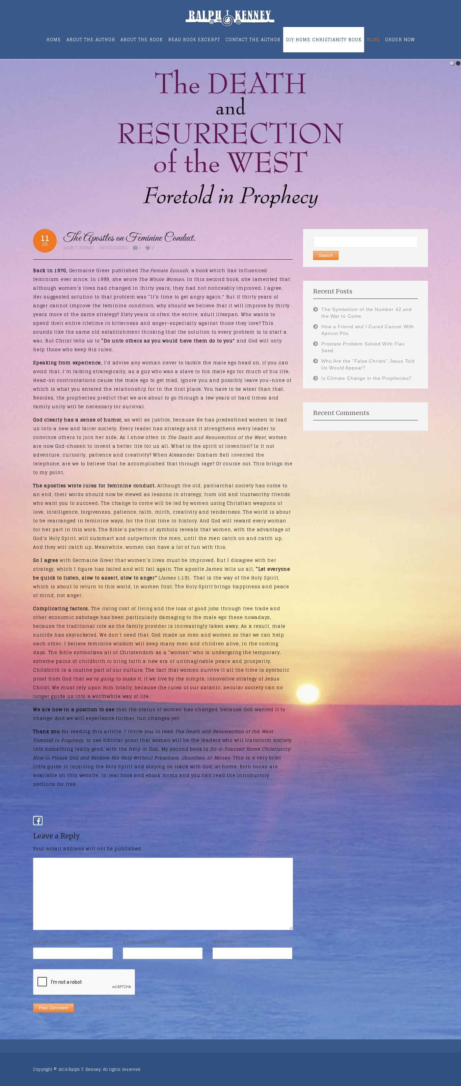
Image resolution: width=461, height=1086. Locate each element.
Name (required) (54, 942)
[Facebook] (38, 820)
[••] (230, 137)
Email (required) (144, 942)
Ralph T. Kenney (78, 247)
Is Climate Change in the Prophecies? (366, 378)
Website (223, 942)
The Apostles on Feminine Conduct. (129, 238)
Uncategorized (114, 247)
